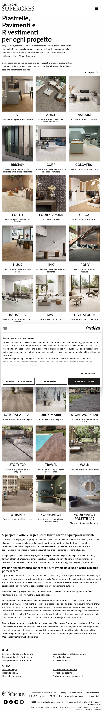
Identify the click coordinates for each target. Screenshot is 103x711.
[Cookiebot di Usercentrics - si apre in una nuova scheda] (88, 328)
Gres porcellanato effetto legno (17, 660)
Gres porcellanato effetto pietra (17, 657)
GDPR (52, 696)
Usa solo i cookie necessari (19, 381)
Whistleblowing (92, 693)
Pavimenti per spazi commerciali (68, 676)
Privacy (63, 693)
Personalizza (50, 381)
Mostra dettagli (87, 373)
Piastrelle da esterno (62, 672)
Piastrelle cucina (10, 672)
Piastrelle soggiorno (11, 676)
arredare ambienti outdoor (61, 585)
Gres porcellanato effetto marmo (17, 653)
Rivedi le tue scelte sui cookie (71, 696)
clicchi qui (74, 358)
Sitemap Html (93, 696)
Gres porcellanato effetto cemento (69, 653)
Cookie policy (76, 693)
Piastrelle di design (62, 657)
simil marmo (15, 603)
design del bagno (72, 614)
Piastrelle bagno (9, 669)
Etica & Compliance (37, 696)
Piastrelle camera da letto (65, 669)
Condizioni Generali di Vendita (43, 693)
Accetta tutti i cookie (84, 381)
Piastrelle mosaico (61, 660)
